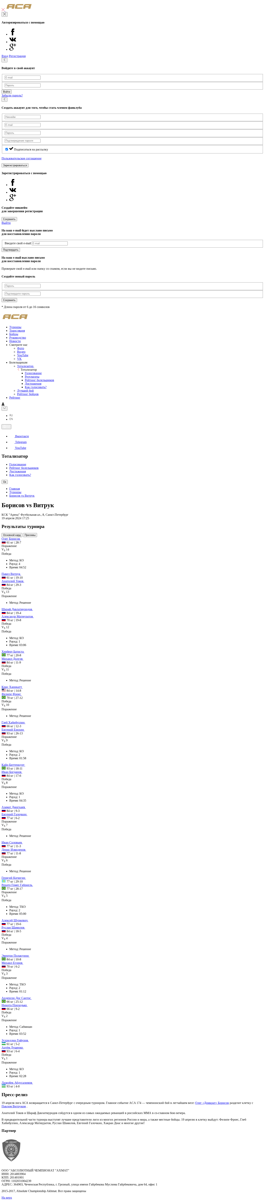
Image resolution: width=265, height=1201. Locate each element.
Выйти (6, 222)
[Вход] (3, 404)
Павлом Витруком (14, 1106)
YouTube (22, 355)
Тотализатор (25, 366)
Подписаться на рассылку (31, 149)
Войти (6, 91)
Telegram (20, 442)
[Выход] (3, 10)
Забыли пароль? (12, 95)
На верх (7, 1197)
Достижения (33, 383)
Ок (4, 481)
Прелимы (30, 535)
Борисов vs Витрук (22, 495)
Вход (5, 56)
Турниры (15, 492)
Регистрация (17, 56)
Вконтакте (21, 436)
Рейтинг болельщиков (39, 380)
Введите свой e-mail (18, 243)
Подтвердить (10, 249)
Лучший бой (25, 390)
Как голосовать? (36, 387)
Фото (20, 348)
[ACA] (19, 10)
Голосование (33, 373)
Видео (21, 351)
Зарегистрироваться (15, 165)
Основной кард (12, 535)
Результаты (32, 376)
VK (19, 358)
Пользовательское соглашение (22, 158)
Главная (14, 488)
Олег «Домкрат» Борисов (212, 1102)
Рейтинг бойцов (28, 394)
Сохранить (9, 219)
